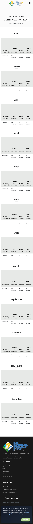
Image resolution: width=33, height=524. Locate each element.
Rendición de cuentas (10, 489)
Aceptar (25, 519)
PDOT (6, 468)
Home (10, 23)
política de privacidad (15, 514)
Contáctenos (8, 477)
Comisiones (7, 474)
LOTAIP (6, 487)
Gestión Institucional (10, 492)
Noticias (6, 471)
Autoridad (7, 466)
